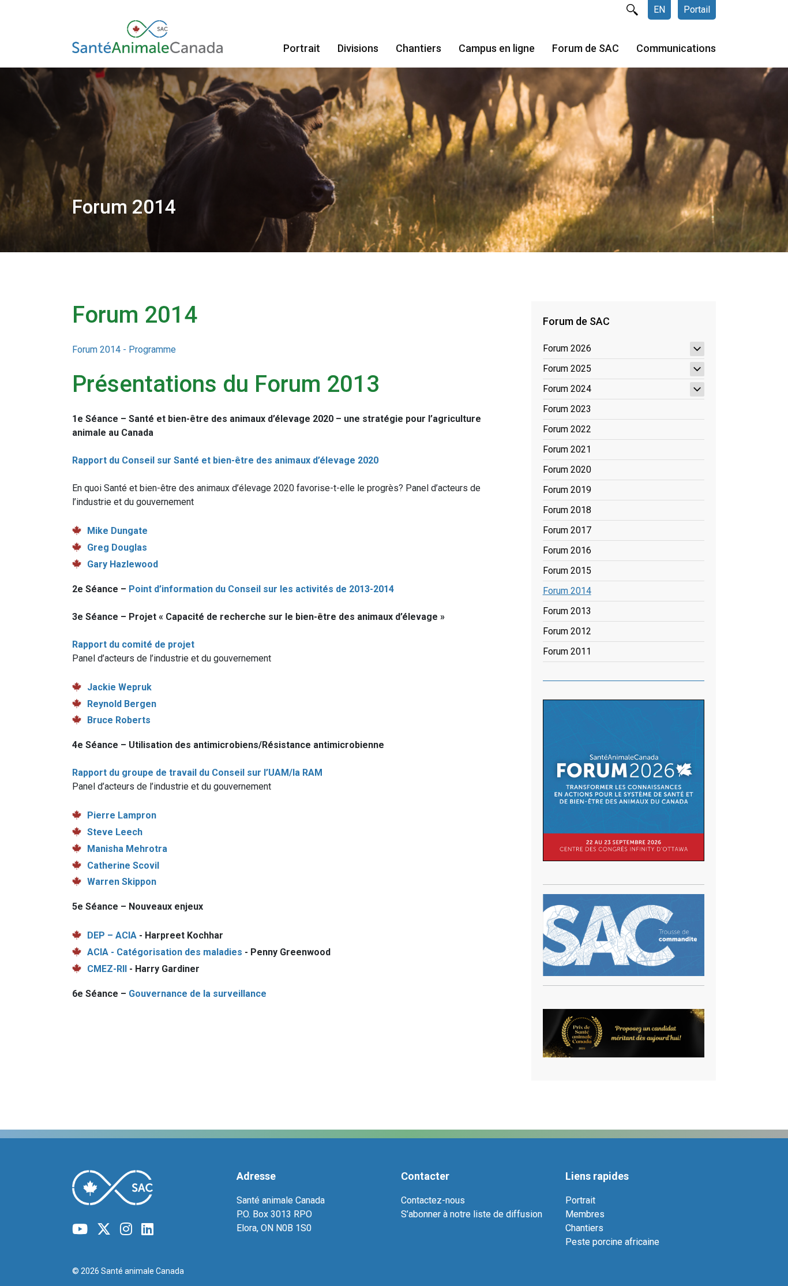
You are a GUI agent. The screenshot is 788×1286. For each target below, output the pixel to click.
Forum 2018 (567, 509)
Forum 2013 (567, 610)
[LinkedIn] (147, 1229)
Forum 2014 (567, 590)
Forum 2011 (567, 651)
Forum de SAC (585, 48)
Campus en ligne (497, 48)
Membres (585, 1214)
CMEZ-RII (107, 968)
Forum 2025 (567, 368)
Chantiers (418, 48)
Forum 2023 (567, 408)
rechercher (632, 10)
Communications (676, 48)
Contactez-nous (433, 1200)
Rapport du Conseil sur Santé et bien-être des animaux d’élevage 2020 (225, 460)
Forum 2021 (567, 449)
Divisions (357, 48)
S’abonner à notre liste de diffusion (471, 1214)
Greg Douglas (117, 547)
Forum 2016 (567, 550)
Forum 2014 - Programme (124, 349)
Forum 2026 (567, 348)
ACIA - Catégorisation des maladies (164, 952)
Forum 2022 (567, 429)
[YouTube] (80, 1229)
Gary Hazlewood (122, 564)
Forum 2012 (567, 631)
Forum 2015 (567, 570)
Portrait (301, 48)
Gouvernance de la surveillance (198, 993)
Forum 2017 (567, 530)
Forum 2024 (567, 388)
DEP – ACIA (113, 935)
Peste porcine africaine (612, 1241)
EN (659, 9)
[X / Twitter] (104, 1229)
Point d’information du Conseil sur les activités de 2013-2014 (261, 589)
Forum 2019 (567, 489)
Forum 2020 (567, 469)
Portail (697, 9)
